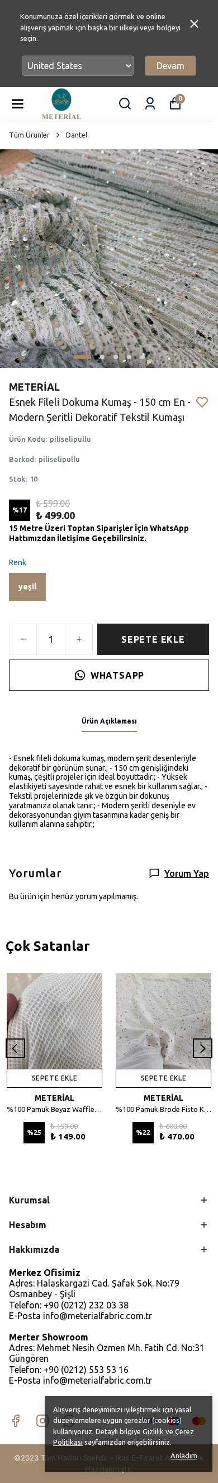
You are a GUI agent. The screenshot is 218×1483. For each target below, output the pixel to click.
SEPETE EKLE (153, 639)
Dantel (76, 135)
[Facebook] (15, 1420)
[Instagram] (42, 1420)
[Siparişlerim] (150, 104)
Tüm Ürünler (29, 135)
